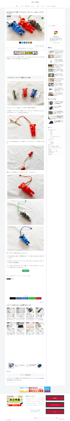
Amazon (25, 270)
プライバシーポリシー (34, 411)
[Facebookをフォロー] (54, 42)
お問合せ (38, 410)
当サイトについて (33, 410)
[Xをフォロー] (52, 42)
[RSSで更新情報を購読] (59, 42)
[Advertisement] (26, 67)
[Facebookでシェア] (24, 43)
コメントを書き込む (25, 374)
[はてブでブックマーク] (27, 43)
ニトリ (55, 411)
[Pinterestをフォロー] (56, 42)
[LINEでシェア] (29, 43)
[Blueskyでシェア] (22, 43)
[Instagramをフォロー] (55, 42)
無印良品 (54, 398)
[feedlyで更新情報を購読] (58, 42)
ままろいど (56, 36)
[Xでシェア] (20, 43)
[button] (63, 25)
